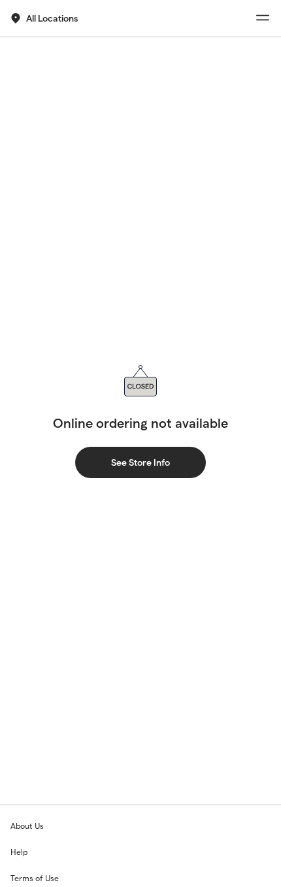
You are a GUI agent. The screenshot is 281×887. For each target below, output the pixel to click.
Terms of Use (34, 878)
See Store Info (140, 462)
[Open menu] (263, 18)
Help (18, 852)
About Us (27, 826)
